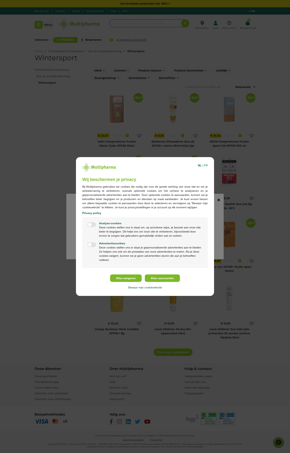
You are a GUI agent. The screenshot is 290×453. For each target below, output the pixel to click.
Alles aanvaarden (162, 278)
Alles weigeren (126, 278)
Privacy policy (91, 213)
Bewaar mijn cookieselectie (145, 287)
